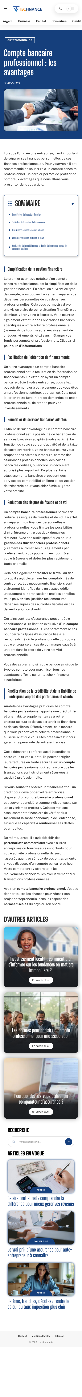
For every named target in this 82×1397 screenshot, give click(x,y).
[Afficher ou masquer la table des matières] (57, 204)
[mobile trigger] (7, 8)
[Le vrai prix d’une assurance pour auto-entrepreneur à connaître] (41, 1227)
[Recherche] (61, 9)
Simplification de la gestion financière (26, 214)
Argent (41, 1190)
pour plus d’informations (23, 346)
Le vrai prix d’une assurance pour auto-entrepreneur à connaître (40, 1252)
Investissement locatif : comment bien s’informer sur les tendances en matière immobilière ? (41, 964)
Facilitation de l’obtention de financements (28, 222)
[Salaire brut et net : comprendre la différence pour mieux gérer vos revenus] (41, 1176)
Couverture (41, 1241)
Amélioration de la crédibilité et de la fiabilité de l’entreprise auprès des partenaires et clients (40, 247)
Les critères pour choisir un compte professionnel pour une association (41, 1033)
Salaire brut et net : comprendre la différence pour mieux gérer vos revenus (41, 1201)
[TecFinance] (27, 8)
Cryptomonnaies (19, 40)
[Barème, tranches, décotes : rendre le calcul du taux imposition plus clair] (41, 1279)
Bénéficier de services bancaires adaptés (28, 230)
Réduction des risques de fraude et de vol (28, 237)
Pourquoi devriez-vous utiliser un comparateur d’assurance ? (41, 1099)
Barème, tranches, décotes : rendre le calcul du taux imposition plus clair (38, 1304)
